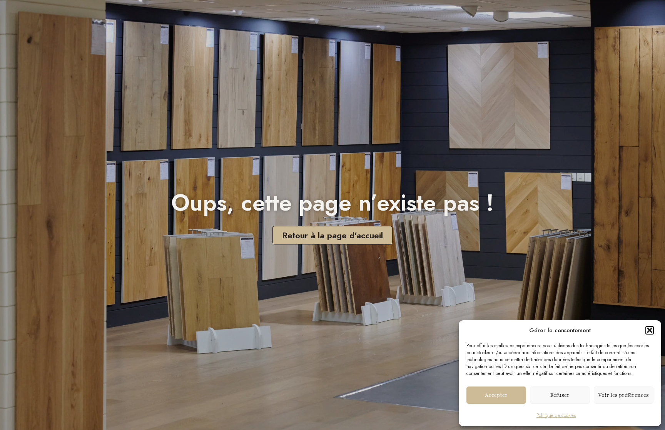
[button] (649, 330)
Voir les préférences (623, 395)
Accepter (496, 395)
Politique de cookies (556, 415)
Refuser (560, 395)
